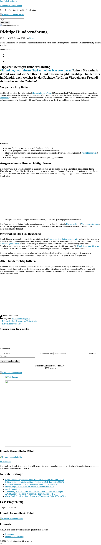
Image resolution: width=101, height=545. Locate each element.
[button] (1, 543)
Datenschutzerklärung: (14, 536)
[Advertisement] (50, 121)
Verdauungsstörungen (90, 224)
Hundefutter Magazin (21, 318)
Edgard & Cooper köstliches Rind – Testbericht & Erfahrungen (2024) (34, 482)
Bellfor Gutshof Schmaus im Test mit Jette (19, 321)
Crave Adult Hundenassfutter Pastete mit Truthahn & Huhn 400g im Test (35, 496)
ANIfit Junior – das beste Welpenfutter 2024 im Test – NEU (30, 494)
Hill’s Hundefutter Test (11, 324)
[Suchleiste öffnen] (2, 19)
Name (2, 353)
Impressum (9, 534)
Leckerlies (4, 98)
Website (92, 353)
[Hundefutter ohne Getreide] (12, 14)
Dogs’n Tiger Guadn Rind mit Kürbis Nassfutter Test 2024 (29, 487)
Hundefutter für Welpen (42, 93)
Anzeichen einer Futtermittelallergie (63, 239)
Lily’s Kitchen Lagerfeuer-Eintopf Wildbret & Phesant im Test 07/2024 (34, 479)
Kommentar (5, 349)
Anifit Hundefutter (89, 153)
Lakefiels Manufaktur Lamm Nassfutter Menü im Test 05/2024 (31, 484)
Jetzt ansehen (5, 461)
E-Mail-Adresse (47, 353)
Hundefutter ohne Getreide (11, 5)
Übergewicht (71, 224)
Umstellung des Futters (9, 244)
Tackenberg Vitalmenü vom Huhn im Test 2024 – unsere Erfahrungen (34, 491)
